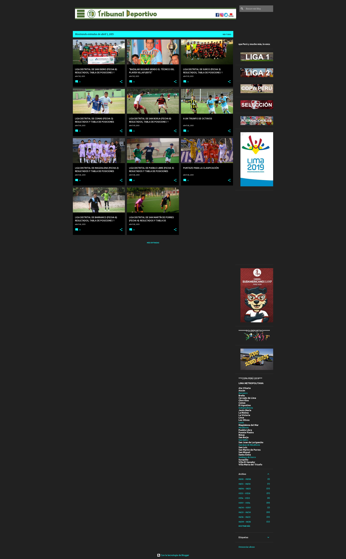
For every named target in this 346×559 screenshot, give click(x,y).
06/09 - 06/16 (245, 522)
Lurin (241, 422)
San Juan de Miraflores (249, 445)
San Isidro (243, 440)
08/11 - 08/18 (244, 484)
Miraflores (244, 427)
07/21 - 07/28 (244, 493)
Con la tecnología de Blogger (174, 555)
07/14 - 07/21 (244, 498)
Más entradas (153, 243)
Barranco (243, 393)
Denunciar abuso (247, 547)
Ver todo (227, 34)
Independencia (246, 408)
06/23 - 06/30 (245, 512)
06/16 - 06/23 (244, 517)
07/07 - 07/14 (244, 503)
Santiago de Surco (247, 457)
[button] (121, 82)
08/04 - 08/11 (245, 488)
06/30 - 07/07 (245, 507)
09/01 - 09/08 (245, 479)
